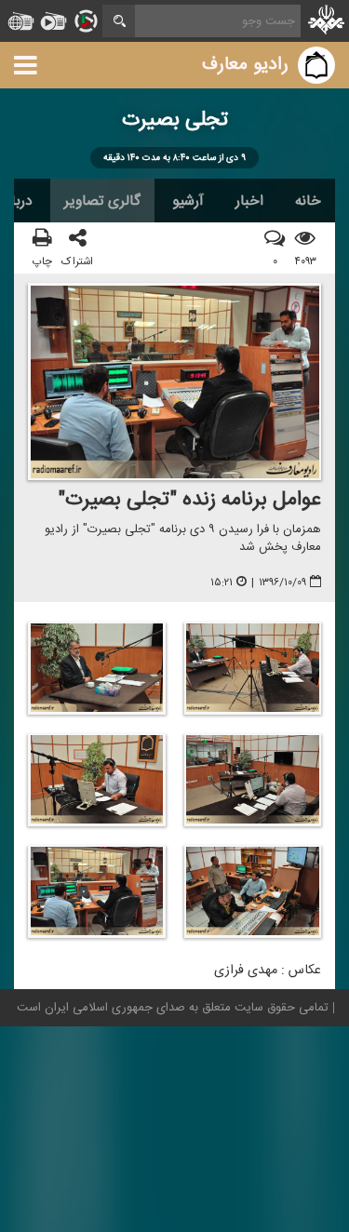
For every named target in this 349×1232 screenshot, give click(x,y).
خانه (308, 201)
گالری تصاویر (102, 201)
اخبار (249, 201)
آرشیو (188, 201)
